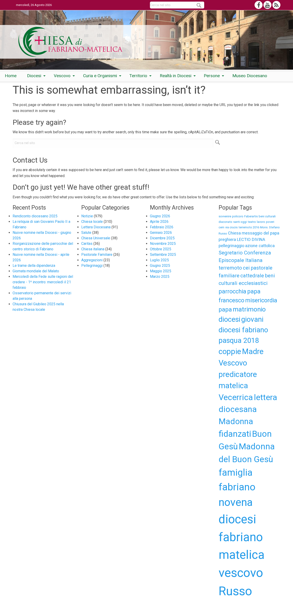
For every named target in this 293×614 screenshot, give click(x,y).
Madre (252, 351)
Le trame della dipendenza (34, 265)
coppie (230, 351)
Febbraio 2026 (161, 227)
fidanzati (235, 434)
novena (236, 502)
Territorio (138, 75)
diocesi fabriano (243, 330)
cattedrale (252, 275)
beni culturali (267, 216)
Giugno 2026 (160, 216)
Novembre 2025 (163, 243)
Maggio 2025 (160, 271)
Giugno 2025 (160, 265)
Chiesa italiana (92, 249)
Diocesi (34, 75)
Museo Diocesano (249, 75)
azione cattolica (260, 245)
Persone (212, 75)
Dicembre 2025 (162, 238)
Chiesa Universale (95, 238)
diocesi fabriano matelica (241, 537)
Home (10, 75)
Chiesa (234, 233)
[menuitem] (10, 76)
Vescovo (62, 75)
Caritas (86, 243)
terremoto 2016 (249, 227)
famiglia (235, 472)
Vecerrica (236, 397)
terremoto (230, 268)
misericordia (261, 300)
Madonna (236, 421)
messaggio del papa (260, 233)
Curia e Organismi (100, 75)
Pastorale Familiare (96, 254)
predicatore (238, 374)
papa (225, 309)
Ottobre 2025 (160, 249)
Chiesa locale (92, 221)
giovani (252, 319)
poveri (270, 222)
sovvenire (225, 216)
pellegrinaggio (231, 245)
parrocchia (232, 291)
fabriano (237, 487)
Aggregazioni (92, 260)
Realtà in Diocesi (175, 75)
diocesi (229, 319)
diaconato (225, 222)
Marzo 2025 (159, 276)
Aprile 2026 (159, 221)
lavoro (261, 222)
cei (246, 268)
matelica (233, 385)
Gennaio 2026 (161, 232)
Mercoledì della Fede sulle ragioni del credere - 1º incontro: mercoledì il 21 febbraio (43, 282)
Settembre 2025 (163, 254)
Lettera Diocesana (96, 227)
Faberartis (251, 216)
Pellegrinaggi (92, 265)
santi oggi (240, 222)
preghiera (227, 239)
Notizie (87, 216)
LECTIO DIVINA (251, 239)
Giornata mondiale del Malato (36, 271)
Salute (86, 232)
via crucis (231, 227)
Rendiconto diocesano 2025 (35, 216)
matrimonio (249, 309)
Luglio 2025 (159, 260)
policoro (237, 216)
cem (221, 227)
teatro (252, 222)
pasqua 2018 (239, 340)
